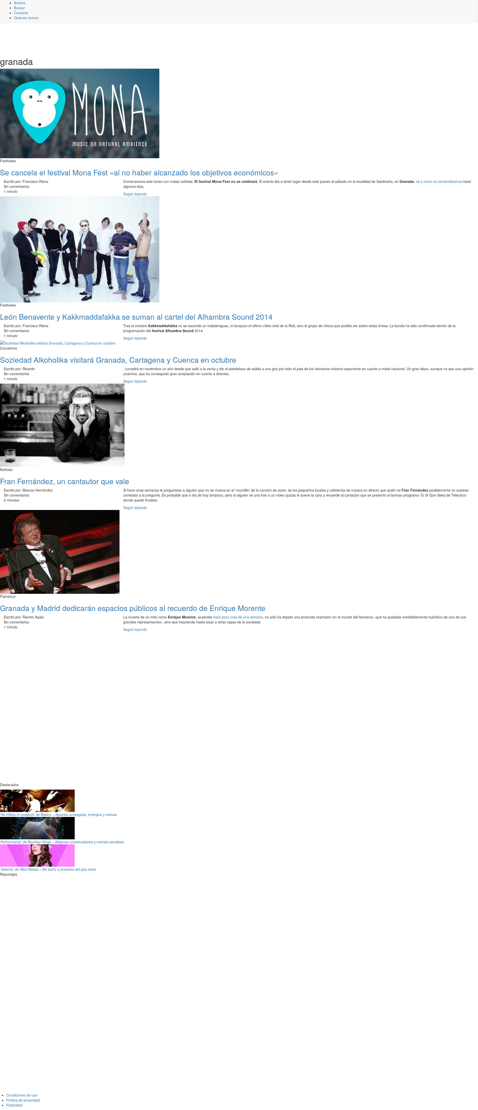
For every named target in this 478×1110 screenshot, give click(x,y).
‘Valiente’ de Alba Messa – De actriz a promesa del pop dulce (48, 869)
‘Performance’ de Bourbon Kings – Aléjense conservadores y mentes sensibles (62, 841)
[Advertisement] (122, 39)
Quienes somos (26, 17)
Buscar (19, 7)
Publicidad (14, 1105)
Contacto (21, 12)
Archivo (20, 2)
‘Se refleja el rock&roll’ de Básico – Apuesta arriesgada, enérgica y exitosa (58, 814)
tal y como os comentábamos (439, 181)
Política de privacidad (23, 1100)
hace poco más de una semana (238, 616)
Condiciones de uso (21, 1095)
